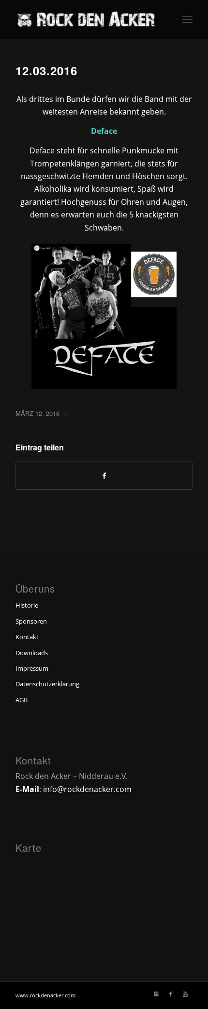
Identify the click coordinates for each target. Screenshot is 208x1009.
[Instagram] (156, 994)
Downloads (31, 652)
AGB (21, 699)
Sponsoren (31, 621)
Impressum (31, 668)
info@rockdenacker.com (87, 789)
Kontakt (27, 636)
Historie (26, 605)
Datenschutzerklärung (47, 683)
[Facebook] (170, 994)
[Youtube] (185, 994)
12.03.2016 (46, 70)
